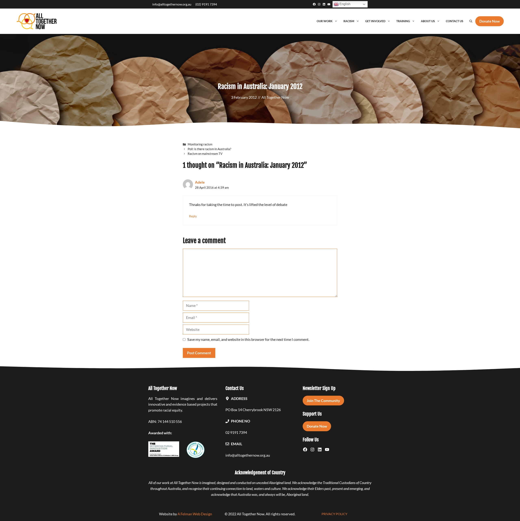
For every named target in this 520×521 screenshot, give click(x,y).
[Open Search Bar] (470, 21)
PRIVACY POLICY (334, 514)
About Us (428, 21)
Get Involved (375, 21)
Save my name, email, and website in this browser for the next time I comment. (248, 339)
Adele (200, 182)
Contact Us (454, 21)
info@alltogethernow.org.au (171, 4)
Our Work (325, 21)
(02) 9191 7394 (206, 4)
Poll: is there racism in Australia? (209, 149)
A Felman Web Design (195, 514)
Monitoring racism (200, 144)
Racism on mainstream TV (205, 153)
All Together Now (275, 97)
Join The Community (323, 400)
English (344, 4)
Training (403, 21)
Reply (193, 216)
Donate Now (317, 426)
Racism (348, 21)
